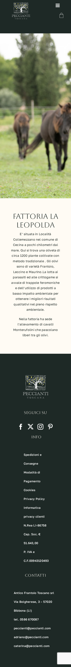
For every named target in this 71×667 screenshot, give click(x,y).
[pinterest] (50, 427)
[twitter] (31, 427)
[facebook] (21, 427)
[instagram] (40, 427)
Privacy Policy (34, 499)
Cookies (30, 490)
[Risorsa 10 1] (21, 4)
